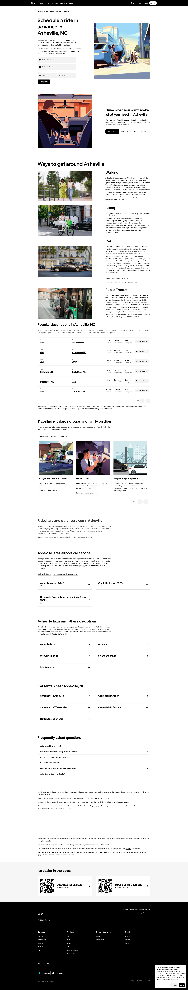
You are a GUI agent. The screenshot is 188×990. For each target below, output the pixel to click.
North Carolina (55, 12)
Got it (182, 985)
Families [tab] (53, 436)
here (176, 979)
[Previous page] (142, 400)
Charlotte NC (79, 391)
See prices (44, 82)
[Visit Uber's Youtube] (43, 963)
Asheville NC (78, 342)
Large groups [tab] (43, 436)
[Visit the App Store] (57, 973)
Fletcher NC (46, 372)
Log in (146, 3)
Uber (33, 3)
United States (43, 12)
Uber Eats (63, 3)
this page (128, 848)
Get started (112, 131)
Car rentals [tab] (63, 436)
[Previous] (140, 501)
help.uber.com (109, 802)
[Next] (145, 501)
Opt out (174, 985)
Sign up (152, 3)
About (71, 3)
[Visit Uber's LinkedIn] (38, 963)
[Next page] (148, 400)
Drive (47, 3)
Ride (41, 3)
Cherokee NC (79, 352)
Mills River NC (79, 372)
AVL (42, 342)
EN (134, 3)
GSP (74, 362)
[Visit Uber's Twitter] (53, 963)
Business (55, 3)
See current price (141, 341)
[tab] (70, 436)
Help (139, 3)
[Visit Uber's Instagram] (48, 963)
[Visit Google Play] (44, 973)
